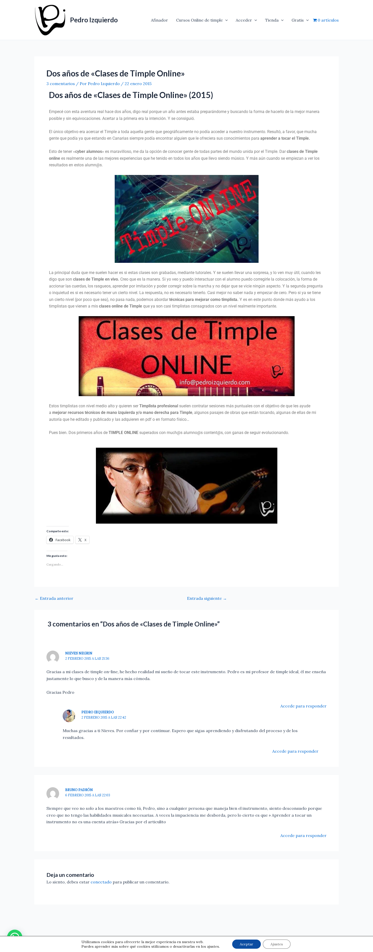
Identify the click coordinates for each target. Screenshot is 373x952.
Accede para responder (303, 705)
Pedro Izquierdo (94, 20)
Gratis (298, 20)
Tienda (272, 20)
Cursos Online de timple (199, 20)
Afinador (159, 20)
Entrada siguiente (207, 598)
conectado (101, 881)
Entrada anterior (54, 598)
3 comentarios (60, 83)
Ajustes (276, 944)
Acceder (244, 20)
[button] (225, 20)
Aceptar (246, 944)
